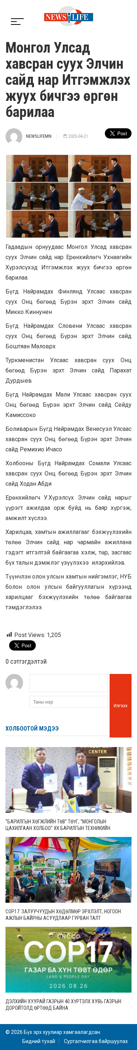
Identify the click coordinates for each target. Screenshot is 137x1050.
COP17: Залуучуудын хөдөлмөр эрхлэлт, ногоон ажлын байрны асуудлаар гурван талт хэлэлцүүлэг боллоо (63, 918)
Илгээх (121, 705)
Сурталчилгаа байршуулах (96, 1041)
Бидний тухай (38, 1041)
